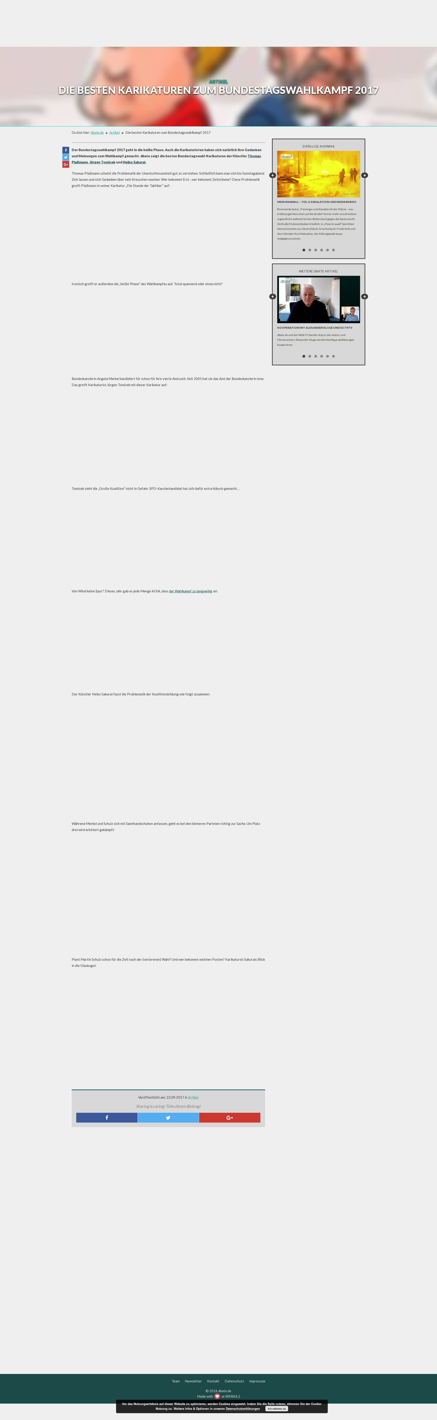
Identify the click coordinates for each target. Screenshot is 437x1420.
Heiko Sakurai (134, 162)
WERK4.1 (232, 1396)
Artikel (114, 132)
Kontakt (213, 1381)
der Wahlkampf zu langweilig (190, 591)
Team (176, 1381)
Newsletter (193, 1381)
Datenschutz (234, 1381)
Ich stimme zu (277, 1409)
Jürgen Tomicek (102, 162)
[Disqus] (168, 1191)
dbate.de (97, 132)
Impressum (257, 1381)
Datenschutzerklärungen (243, 1408)
